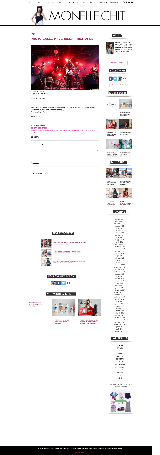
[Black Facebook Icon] (126, 2)
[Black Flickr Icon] (132, 2)
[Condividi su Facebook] (32, 144)
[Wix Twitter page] (63, 283)
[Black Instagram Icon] (123, 2)
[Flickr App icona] (68, 283)
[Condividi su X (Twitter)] (37, 144)
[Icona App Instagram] (53, 283)
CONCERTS (35, 137)
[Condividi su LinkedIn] (42, 144)
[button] (40, 3)
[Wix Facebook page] (58, 283)
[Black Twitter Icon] (129, 2)
